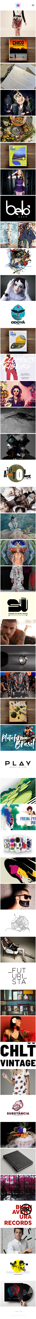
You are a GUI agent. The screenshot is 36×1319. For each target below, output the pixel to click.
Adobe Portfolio (21, 1315)
